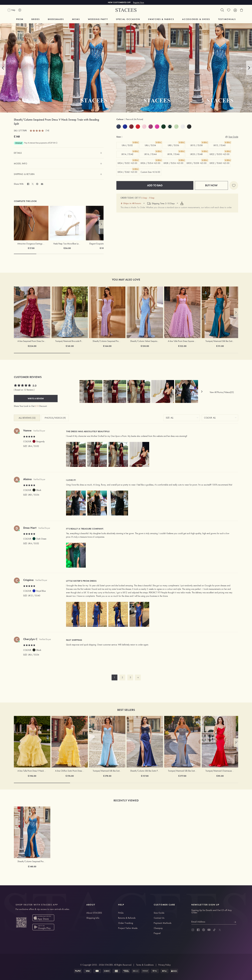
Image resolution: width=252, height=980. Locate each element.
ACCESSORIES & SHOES (196, 19)
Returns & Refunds (126, 918)
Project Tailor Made (128, 928)
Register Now (138, 2)
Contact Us (159, 918)
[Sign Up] (234, 921)
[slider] (37, 130)
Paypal (157, 933)
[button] (3, 68)
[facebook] (198, 929)
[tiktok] (214, 929)
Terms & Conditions (145, 964)
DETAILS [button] (18, 152)
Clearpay (158, 928)
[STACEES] (126, 10)
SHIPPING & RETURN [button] (24, 174)
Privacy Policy (164, 964)
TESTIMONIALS (227, 19)
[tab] (59, 153)
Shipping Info (92, 918)
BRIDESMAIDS (56, 19)
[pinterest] (203, 929)
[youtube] (209, 929)
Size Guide (159, 913)
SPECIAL (128, 19)
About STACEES (94, 913)
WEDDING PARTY (98, 19)
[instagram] (192, 929)
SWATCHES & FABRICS (161, 19)
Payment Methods (162, 923)
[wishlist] (228, 10)
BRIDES (36, 19)
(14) (47, 130)
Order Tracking (125, 923)
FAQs (121, 913)
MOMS (76, 19)
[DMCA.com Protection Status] (174, 971)
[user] (235, 10)
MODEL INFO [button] (20, 163)
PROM (19, 19)
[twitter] (219, 929)
